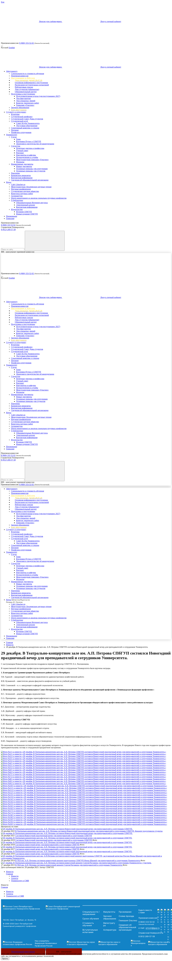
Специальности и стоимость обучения (27, 73)
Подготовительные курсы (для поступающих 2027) (38, 96)
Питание (15, 130)
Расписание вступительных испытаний (32, 85)
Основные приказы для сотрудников (32, 169)
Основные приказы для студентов (30, 171)
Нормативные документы (22, 164)
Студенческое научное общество (25, 191)
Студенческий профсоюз (21, 117)
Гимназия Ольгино (128, 920)
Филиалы (20, 162)
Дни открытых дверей (25, 101)
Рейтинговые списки (24, 87)
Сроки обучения (90, 918)
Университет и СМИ (20, 881)
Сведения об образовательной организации (29, 180)
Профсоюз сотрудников (21, 132)
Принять (5, 959)
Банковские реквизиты (21, 175)
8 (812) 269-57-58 (8, 229)
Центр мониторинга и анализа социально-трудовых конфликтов (38, 198)
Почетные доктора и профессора (30, 148)
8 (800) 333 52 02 (8, 225)
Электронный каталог (25, 205)
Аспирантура (17, 196)
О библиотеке (17, 200)
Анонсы (14, 878)
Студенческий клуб (19, 121)
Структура (15, 146)
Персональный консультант (23, 952)
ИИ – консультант (64, 952)
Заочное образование (20, 107)
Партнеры (15, 173)
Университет (11, 135)
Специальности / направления (90, 913)
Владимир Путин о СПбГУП (28, 141)
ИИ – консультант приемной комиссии (17, 252)
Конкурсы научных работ (22, 194)
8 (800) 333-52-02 (26, 43)
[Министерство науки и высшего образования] (95, 943)
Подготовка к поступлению (23, 94)
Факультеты (109, 912)
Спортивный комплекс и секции (25, 128)
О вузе (14, 137)
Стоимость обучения (88, 924)
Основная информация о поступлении (31, 83)
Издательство (17, 209)
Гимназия (10, 218)
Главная (9, 642)
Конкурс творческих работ (27, 103)
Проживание (11, 216)
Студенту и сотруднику (16, 112)
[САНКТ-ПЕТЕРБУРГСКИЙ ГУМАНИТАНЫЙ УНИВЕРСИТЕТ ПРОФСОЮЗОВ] (42, 907)
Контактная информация (21, 178)
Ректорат (20, 153)
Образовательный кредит (26, 92)
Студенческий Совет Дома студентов (27, 119)
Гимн (18, 139)
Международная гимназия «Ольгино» (32, 160)
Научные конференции (21, 189)
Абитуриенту (12, 71)
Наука (8, 182)
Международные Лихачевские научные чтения (31, 187)
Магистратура (109, 924)
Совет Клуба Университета (28, 123)
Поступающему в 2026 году (23, 78)
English (12, 48)
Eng (2, 2)
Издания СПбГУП (24, 212)
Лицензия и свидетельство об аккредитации (35, 144)
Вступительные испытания (90, 931)
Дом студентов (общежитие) (27, 89)
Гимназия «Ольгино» (25, 105)
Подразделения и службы (27, 157)
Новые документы (24, 166)
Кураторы (15, 114)
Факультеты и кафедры (26, 155)
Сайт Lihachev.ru (18, 184)
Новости (9, 645)
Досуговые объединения (26, 126)
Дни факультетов (23, 98)
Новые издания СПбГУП (27, 214)
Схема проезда (126, 916)
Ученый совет (22, 150)
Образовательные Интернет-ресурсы (32, 203)
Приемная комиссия (19, 76)
